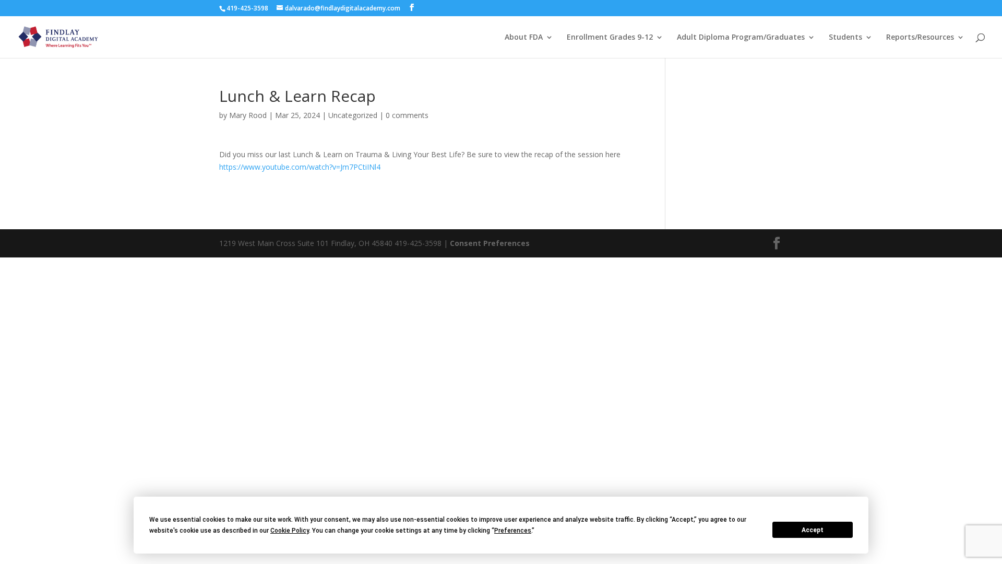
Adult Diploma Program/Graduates (741, 37)
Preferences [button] (512, 530)
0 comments (407, 115)
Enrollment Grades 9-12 (610, 37)
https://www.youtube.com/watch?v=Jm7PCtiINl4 (299, 167)
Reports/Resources (920, 37)
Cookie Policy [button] (289, 530)
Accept (813, 530)
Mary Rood (248, 115)
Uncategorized (352, 115)
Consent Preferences (490, 243)
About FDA (524, 37)
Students (845, 37)
